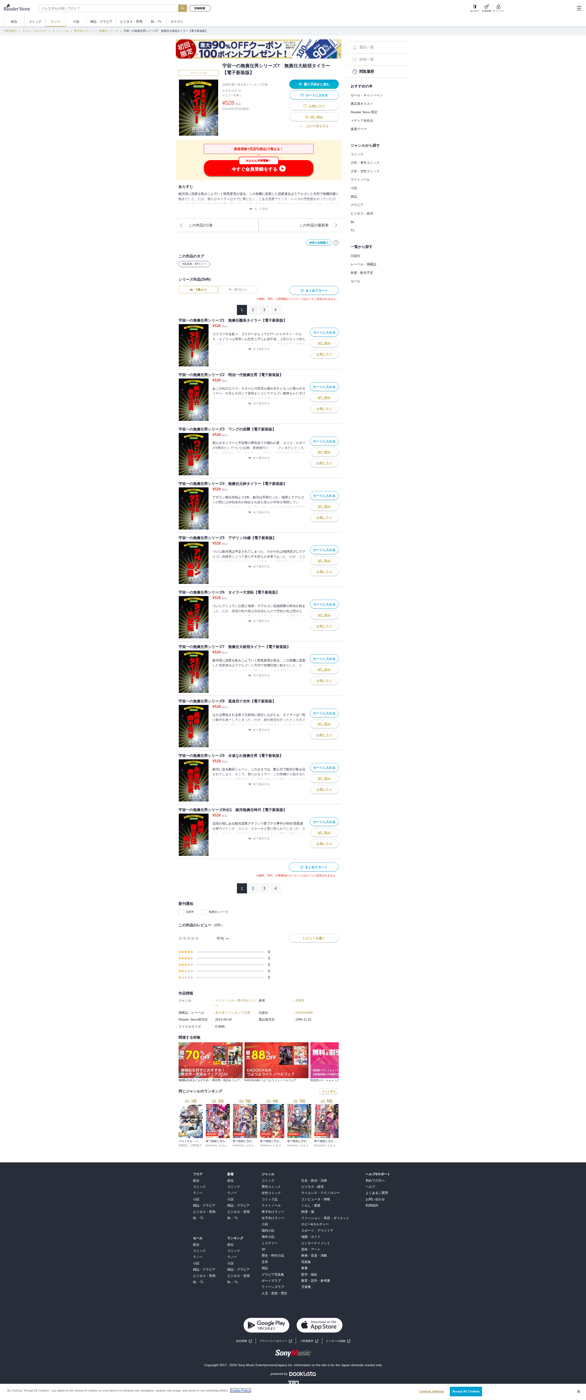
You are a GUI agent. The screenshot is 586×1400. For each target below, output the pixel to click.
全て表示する (261, 349)
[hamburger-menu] (579, 8)
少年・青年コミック (365, 162)
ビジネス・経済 (362, 213)
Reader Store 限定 (364, 112)
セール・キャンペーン (367, 95)
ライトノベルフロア (34, 30)
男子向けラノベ (83, 30)
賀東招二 (184, 1145)
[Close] (579, 1392)
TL (353, 230)
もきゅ (223, 1145)
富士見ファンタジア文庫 (253, 84)
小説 (354, 188)
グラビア (357, 205)
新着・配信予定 (362, 272)
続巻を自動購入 (318, 242)
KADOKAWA (304, 1012)
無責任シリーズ (108, 30)
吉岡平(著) (228, 84)
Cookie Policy (240, 1390)
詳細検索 (199, 8)
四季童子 (196, 1145)
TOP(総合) (10, 30)
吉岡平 (190, 912)
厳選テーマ (359, 129)
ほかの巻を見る (317, 126)
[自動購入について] (336, 242)
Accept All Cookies (466, 1391)
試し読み (316, 117)
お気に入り (317, 106)
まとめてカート (317, 290)
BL (353, 222)
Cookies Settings (431, 1391)
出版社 (355, 256)
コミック (357, 154)
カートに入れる (317, 95)
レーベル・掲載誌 (363, 264)
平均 (220, 938)
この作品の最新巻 (314, 225)
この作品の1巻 (201, 225)
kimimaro (211, 1145)
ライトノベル (60, 30)
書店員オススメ (362, 103)
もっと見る (261, 208)
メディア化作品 (362, 120)
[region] (293, 1392)
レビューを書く (231, 95)
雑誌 (354, 196)
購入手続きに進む (317, 84)
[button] (338, 1341)
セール (355, 281)
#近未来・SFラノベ (194, 264)
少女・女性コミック (365, 171)
